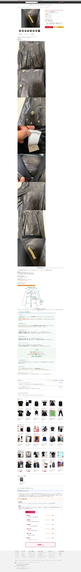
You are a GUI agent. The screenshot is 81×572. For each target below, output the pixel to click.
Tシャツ (34, 4)
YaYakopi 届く (43, 560)
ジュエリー (23, 552)
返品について (30, 560)
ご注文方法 (20, 560)
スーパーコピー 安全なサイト (20, 562)
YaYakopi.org (22, 568)
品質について (24, 560)
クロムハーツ (50, 17)
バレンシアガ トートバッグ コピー (52, 556)
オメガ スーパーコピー (31, 553)
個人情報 (34, 560)
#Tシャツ (26, 395)
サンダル (23, 395)
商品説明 (20, 34)
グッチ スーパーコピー (51, 557)
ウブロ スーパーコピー (31, 556)
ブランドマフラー (17, 557)
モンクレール (23, 553)
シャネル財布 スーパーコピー (41, 553)
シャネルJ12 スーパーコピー (32, 555)
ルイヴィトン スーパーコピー (52, 552)
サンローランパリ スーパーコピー (42, 555)
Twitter (60, 552)
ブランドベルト (17, 555)
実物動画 (59, 560)
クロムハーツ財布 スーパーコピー (42, 556)
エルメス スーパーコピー (51, 555)
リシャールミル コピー (31, 557)
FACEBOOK (60, 553)
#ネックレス (36, 395)
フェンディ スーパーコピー (51, 553)
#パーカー (19, 395)
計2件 (57, 12)
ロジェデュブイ (24, 557)
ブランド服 (16, 556)
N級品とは (38, 560)
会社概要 (16, 560)
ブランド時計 (17, 552)
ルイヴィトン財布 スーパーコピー (42, 552)
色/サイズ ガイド (26, 34)
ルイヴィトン (47, 4)
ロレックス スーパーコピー (32, 552)
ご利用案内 (32, 34)
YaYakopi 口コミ (54, 560)
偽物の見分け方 (49, 560)
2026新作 (30, 4)
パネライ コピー (24, 555)
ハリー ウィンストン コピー (41, 557)
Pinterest (60, 555)
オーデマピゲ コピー (24, 556)
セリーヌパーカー (41, 395)
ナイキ (51, 4)
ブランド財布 (17, 553)
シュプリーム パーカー (31, 395)
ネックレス (37, 4)
